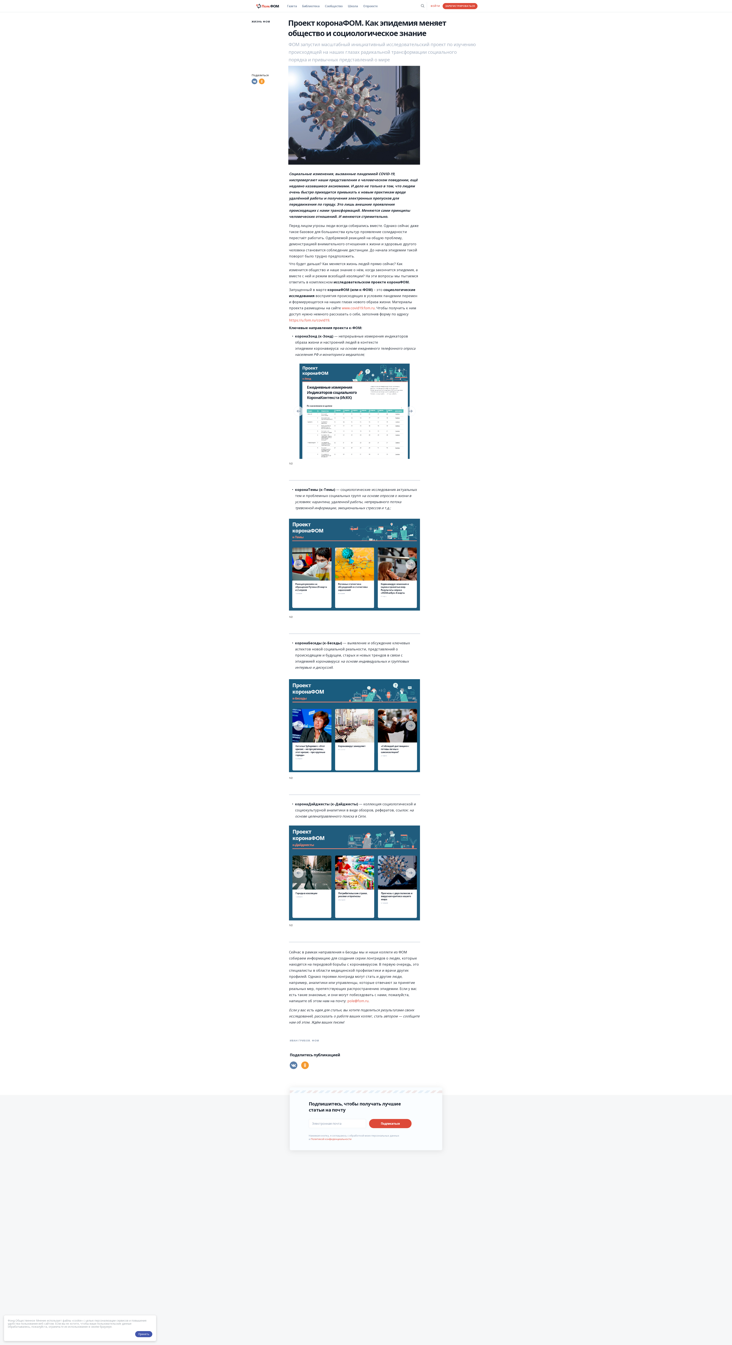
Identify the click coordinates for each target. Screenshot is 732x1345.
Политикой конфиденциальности (331, 1139)
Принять (143, 1334)
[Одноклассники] (262, 81)
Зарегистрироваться (460, 6)
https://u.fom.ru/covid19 (309, 320)
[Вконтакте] (254, 81)
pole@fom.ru (358, 1001)
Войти (435, 6)
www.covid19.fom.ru (358, 308)
